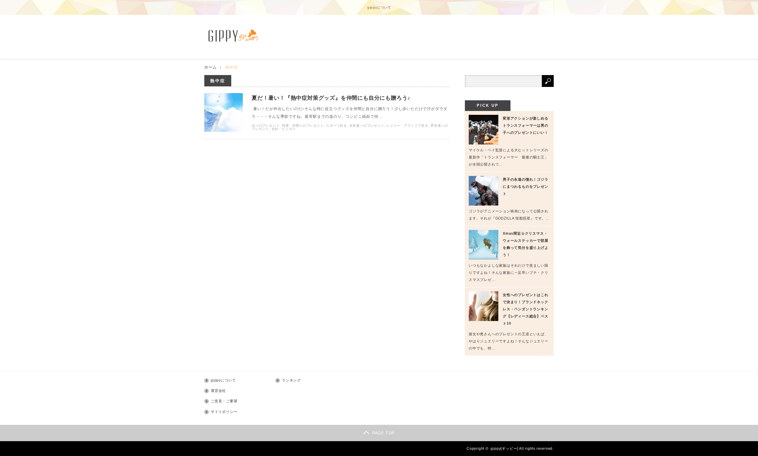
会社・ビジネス (284, 129)
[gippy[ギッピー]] (234, 36)
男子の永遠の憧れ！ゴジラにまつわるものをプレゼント (525, 186)
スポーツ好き (336, 125)
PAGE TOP (383, 432)
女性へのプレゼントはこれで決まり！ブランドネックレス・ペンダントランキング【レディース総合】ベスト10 (525, 309)
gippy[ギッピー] (504, 449)
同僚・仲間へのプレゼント (303, 125)
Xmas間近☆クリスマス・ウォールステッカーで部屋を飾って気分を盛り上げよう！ (525, 244)
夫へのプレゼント (266, 125)
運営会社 (218, 391)
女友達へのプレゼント (366, 125)
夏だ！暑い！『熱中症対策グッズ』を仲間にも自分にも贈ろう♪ (331, 98)
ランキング (291, 380)
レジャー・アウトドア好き (407, 125)
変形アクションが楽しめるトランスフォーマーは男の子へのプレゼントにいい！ (525, 125)
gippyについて (379, 7)
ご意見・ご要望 (224, 401)
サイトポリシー (224, 412)
